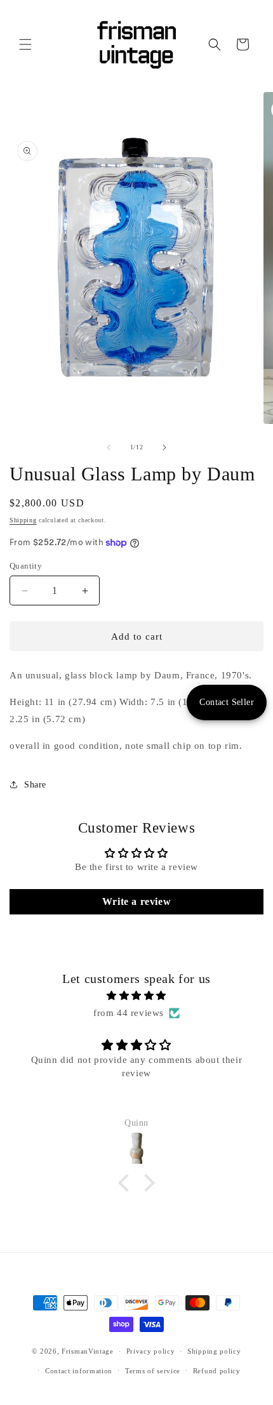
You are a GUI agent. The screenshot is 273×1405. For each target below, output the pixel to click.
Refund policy (217, 1371)
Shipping (23, 520)
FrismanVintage (88, 1351)
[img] (136, 996)
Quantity (26, 566)
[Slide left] (109, 447)
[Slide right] (164, 447)
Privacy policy (150, 1351)
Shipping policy (214, 1351)
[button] (25, 44)
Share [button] (35, 784)
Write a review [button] (136, 901)
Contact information (78, 1371)
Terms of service (152, 1371)
